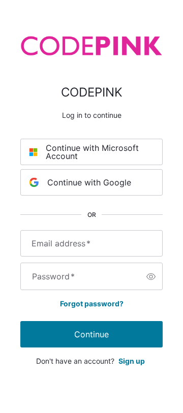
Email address (61, 243)
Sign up (131, 361)
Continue (91, 334)
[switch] (151, 276)
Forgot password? (92, 303)
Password (53, 276)
